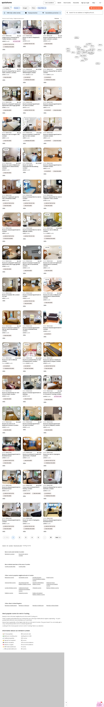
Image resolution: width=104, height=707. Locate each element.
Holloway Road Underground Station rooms (52, 584)
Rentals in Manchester (52, 605)
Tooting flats (22, 566)
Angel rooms (49, 577)
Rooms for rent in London (23, 554)
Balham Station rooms (52, 588)
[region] (84, 358)
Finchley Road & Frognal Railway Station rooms (39, 579)
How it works (67, 3)
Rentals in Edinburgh (38, 605)
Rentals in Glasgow (24, 605)
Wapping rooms (23, 593)
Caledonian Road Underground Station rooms (24, 589)
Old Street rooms (23, 577)
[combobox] (84, 12)
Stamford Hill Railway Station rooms (38, 583)
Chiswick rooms (37, 588)
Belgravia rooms (9, 577)
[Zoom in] (66, 702)
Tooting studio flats (10, 566)
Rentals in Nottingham (11, 605)
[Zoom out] (66, 705)
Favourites (76, 3)
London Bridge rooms (11, 588)
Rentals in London (9, 554)
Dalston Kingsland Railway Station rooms (39, 593)
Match (59, 3)
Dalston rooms (9, 593)
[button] (94, 2)
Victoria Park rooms (10, 582)
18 (50, 537)
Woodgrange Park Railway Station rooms (25, 583)
